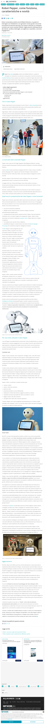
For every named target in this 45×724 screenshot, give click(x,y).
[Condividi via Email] (8, 18)
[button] (3, 1)
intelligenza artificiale (7, 301)
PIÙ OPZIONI (32, 722)
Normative (26, 4)
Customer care (7, 95)
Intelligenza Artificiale (4, 4)
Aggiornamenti (6, 98)
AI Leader (11, 4)
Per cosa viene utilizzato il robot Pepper (12, 93)
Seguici (17, 698)
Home (3, 15)
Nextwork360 (5, 707)
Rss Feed (14, 701)
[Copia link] (10, 18)
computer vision (23, 218)
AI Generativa (16, 4)
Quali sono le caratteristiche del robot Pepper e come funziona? (17, 92)
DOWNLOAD (18, 660)
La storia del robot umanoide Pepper (11, 90)
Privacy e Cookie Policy (21, 701)
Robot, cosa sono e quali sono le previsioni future (14, 632)
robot (11, 74)
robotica (12, 505)
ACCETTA (11, 722)
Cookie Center (5, 702)
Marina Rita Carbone (6, 35)
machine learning (6, 78)
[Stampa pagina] (12, 18)
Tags (10, 701)
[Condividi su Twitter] (6, 18)
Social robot (7, 96)
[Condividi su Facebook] (2, 18)
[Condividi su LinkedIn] (4, 18)
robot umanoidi (33, 105)
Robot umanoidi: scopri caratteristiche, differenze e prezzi (16, 634)
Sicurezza (30, 4)
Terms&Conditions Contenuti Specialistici (33, 701)
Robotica (21, 4)
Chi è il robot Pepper (7, 89)
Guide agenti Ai (36, 4)
